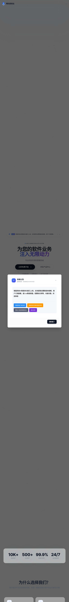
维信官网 (33, 310)
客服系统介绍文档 (20, 305)
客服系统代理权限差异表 (35, 305)
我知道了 (52, 322)
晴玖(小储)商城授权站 (21, 310)
